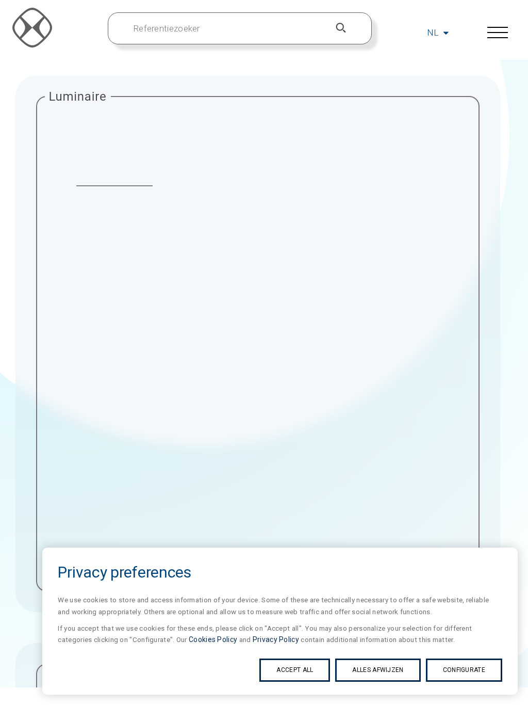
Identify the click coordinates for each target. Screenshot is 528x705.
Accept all (294, 670)
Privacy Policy (276, 639)
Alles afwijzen (377, 670)
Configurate (464, 670)
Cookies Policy (213, 639)
